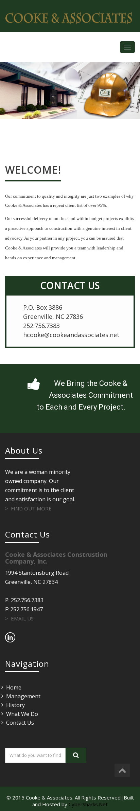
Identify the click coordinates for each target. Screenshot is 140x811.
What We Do (22, 714)
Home (13, 687)
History (15, 705)
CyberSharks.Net (88, 804)
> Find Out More (28, 508)
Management (23, 696)
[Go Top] (122, 770)
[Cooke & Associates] (70, 17)
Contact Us (20, 722)
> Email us (19, 618)
